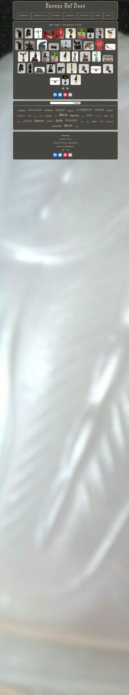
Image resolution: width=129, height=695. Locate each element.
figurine (74, 115)
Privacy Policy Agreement (65, 143)
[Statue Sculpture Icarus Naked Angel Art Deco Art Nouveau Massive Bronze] (23, 57)
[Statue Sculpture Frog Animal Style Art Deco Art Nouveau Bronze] (88, 46)
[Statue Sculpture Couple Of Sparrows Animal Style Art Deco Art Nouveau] (53, 47)
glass (50, 121)
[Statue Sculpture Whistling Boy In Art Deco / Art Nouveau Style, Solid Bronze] (60, 33)
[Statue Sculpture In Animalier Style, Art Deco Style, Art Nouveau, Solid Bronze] (19, 33)
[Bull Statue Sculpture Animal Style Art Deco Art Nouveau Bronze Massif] (77, 45)
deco (63, 114)
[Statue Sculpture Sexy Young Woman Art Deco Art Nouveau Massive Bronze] (65, 57)
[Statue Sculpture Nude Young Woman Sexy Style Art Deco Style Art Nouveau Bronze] (54, 57)
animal (77, 126)
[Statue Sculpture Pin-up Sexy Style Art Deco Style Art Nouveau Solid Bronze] (75, 57)
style (59, 120)
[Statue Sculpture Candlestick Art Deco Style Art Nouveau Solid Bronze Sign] (71, 68)
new (90, 115)
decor (68, 125)
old (55, 116)
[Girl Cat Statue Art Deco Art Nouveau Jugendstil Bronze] (46, 57)
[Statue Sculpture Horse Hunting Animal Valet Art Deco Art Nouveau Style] (29, 45)
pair (112, 116)
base (41, 116)
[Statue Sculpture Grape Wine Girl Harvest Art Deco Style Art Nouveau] (35, 57)
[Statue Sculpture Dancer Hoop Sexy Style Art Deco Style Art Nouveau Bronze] (99, 33)
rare (106, 116)
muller (94, 121)
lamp (110, 110)
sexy (102, 121)
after (83, 116)
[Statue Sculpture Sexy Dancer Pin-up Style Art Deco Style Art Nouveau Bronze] (110, 33)
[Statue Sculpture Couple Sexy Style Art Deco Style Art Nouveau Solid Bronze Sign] (108, 69)
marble (27, 121)
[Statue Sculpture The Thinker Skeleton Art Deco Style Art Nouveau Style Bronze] (51, 68)
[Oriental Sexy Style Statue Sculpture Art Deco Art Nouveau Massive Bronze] (99, 45)
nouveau (56, 126)
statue (99, 109)
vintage (48, 116)
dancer (39, 121)
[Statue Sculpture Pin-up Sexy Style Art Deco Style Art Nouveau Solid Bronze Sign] (96, 70)
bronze (71, 120)
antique (21, 110)
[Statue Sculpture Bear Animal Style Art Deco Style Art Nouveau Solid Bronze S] (21, 68)
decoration (35, 110)
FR (68, 150)
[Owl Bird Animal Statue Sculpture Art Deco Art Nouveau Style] (30, 68)
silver (87, 122)
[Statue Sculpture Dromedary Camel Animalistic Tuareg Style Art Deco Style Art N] (85, 57)
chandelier (110, 122)
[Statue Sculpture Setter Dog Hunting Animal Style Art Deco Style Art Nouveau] (107, 58)
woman (49, 110)
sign (35, 116)
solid (82, 122)
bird (29, 115)
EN (63, 150)
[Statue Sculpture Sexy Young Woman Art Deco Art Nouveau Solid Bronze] (75, 80)
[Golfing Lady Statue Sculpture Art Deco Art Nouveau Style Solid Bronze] (90, 33)
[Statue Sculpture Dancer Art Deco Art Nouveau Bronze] (65, 45)
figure (19, 122)
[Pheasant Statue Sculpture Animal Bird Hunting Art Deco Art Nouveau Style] (110, 47)
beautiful (98, 116)
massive (21, 115)
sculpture (84, 109)
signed (59, 110)
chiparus (70, 111)
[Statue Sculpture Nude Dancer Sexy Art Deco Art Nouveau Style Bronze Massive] (96, 57)
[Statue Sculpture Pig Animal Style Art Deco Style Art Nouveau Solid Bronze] (41, 45)
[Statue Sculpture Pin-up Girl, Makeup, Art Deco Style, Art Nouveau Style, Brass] (81, 33)
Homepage (65, 136)
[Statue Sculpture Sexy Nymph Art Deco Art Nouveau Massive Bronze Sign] (39, 70)
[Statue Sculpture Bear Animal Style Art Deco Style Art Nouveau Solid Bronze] (19, 45)
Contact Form (65, 139)
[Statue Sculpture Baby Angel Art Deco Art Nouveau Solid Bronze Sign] (65, 80)
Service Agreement (65, 147)
